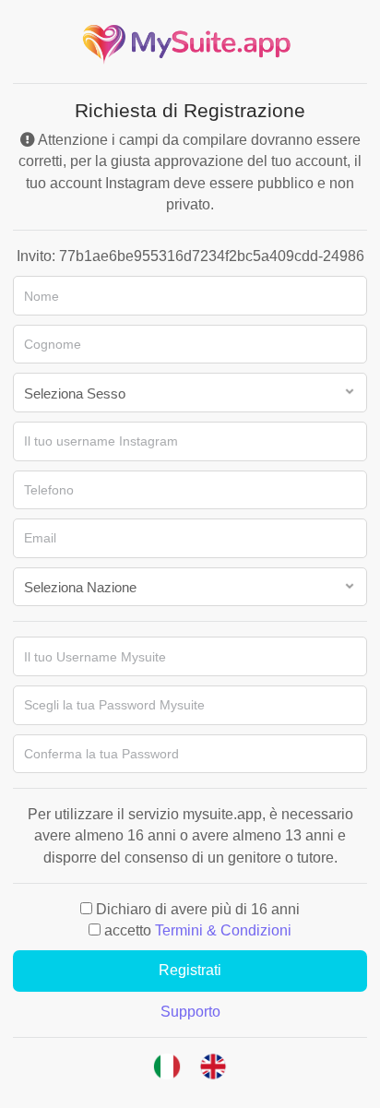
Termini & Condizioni (223, 930)
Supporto (190, 1011)
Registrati (190, 970)
